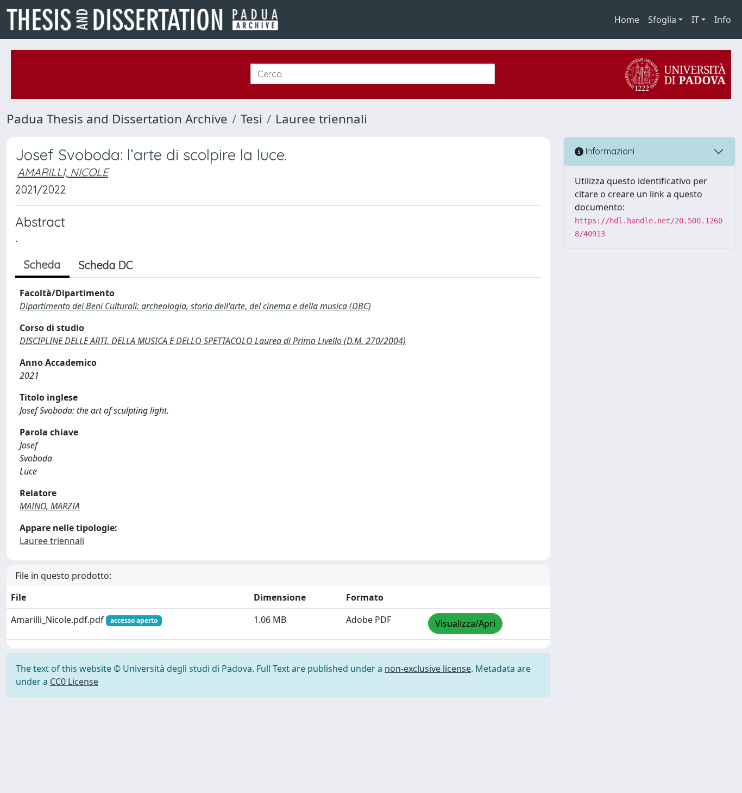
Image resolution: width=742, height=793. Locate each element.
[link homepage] (147, 20)
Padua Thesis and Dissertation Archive (117, 118)
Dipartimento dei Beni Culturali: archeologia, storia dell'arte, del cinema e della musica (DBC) (195, 306)
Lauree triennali (321, 118)
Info (722, 20)
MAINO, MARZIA (50, 506)
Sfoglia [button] (662, 20)
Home (626, 20)
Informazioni (608, 151)
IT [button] (695, 20)
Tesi (251, 118)
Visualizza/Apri (465, 623)
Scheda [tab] (42, 264)
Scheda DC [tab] (106, 265)
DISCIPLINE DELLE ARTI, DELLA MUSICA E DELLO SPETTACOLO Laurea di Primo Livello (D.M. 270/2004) (213, 341)
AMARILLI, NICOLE (62, 172)
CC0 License (74, 682)
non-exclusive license (428, 669)
